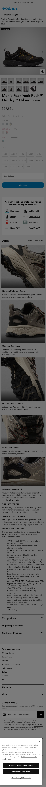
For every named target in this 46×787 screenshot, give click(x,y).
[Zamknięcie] (39, 741)
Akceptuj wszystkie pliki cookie (21, 765)
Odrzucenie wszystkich (21, 772)
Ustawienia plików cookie (21, 778)
